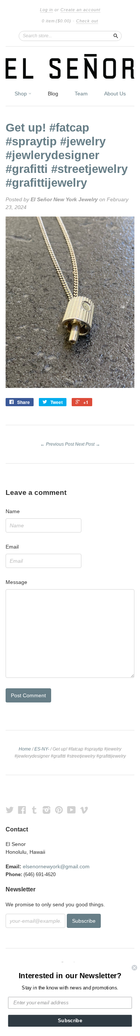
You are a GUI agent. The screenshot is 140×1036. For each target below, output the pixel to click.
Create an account (80, 9)
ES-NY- (41, 749)
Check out (87, 21)
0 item (56, 21)
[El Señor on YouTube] (71, 810)
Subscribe (70, 1020)
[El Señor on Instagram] (47, 810)
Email (12, 547)
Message (16, 582)
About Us (115, 94)
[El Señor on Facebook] (22, 810)
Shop (21, 94)
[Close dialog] (134, 967)
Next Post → (87, 444)
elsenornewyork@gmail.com (56, 866)
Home (25, 749)
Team (81, 94)
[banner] (70, 66)
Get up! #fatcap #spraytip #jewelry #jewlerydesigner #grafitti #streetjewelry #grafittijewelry (67, 155)
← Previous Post (57, 444)
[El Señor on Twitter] (10, 810)
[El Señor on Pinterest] (59, 810)
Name (13, 511)
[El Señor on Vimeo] (84, 810)
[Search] (115, 36)
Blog (53, 94)
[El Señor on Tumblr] (34, 810)
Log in (46, 9)
